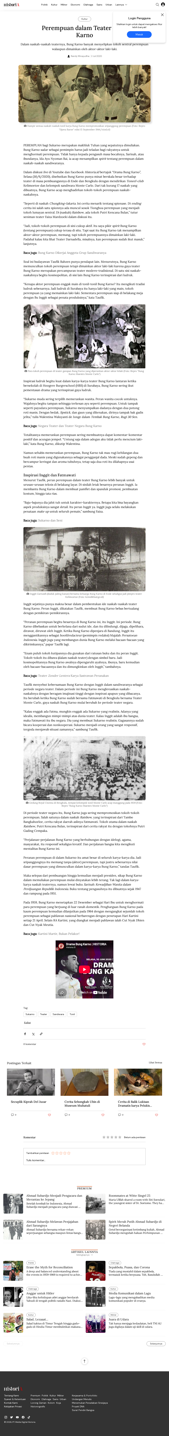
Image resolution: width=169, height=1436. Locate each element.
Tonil (72, 1014)
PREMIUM (84, 1188)
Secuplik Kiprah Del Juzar (28, 1102)
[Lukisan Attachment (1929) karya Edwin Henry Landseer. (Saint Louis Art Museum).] (138, 1082)
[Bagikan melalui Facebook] (25, 1033)
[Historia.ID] (11, 4)
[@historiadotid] (17, 1417)
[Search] (157, 4)
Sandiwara (58, 1014)
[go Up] (84, 1361)
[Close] (162, 14)
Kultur (27, 1022)
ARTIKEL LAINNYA (84, 1252)
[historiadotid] (5, 1417)
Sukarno (30, 1014)
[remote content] (84, 969)
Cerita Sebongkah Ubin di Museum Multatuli (82, 1103)
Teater (43, 1014)
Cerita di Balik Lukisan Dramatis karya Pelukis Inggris (134, 1103)
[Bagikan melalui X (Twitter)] (33, 1033)
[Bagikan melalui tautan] (41, 1033)
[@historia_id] (11, 1417)
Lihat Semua (155, 1062)
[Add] (84, 93)
